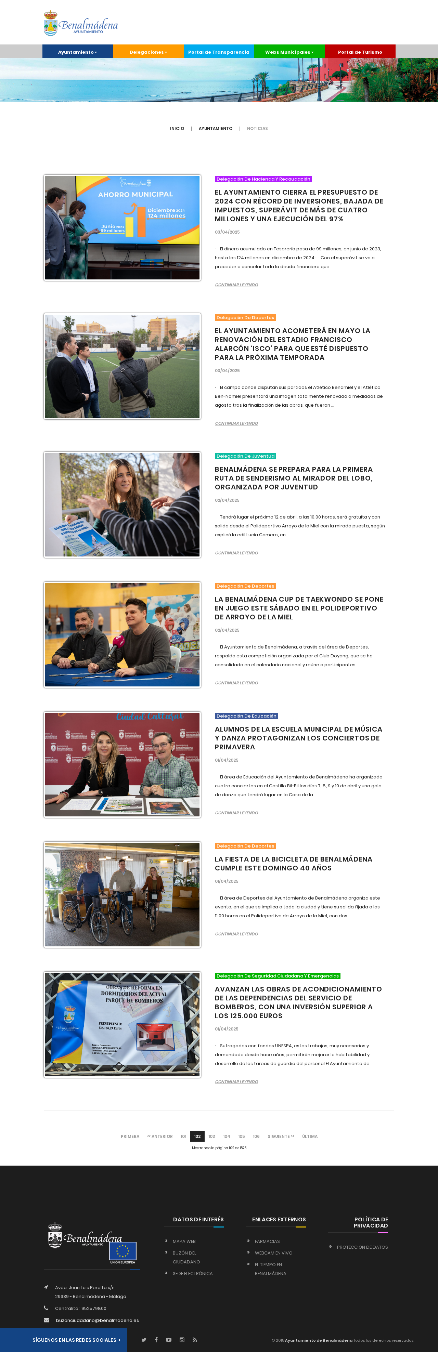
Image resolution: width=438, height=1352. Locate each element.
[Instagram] (182, 1340)
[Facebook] (156, 1340)
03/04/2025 (227, 232)
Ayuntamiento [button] (76, 52)
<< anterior (160, 1136)
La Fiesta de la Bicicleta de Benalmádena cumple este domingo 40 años (294, 863)
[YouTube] (168, 1340)
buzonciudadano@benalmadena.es (97, 1320)
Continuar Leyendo (236, 285)
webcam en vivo (274, 1253)
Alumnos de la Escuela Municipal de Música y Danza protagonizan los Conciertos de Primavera (299, 738)
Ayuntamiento (215, 128)
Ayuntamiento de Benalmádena (318, 1340)
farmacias (267, 1241)
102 (197, 1136)
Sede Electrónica (193, 1273)
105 (241, 1136)
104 (226, 1136)
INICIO (177, 128)
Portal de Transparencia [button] (218, 52)
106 (256, 1136)
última (310, 1136)
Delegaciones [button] (147, 52)
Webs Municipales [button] (287, 52)
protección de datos (362, 1247)
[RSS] (195, 1340)
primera (130, 1136)
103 (211, 1136)
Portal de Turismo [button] (360, 52)
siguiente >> (281, 1136)
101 (183, 1136)
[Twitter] (143, 1340)
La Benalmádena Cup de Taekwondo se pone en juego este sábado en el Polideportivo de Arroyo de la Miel (299, 608)
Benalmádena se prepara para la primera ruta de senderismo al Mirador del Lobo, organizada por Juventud (294, 478)
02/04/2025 (227, 500)
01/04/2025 (227, 760)
